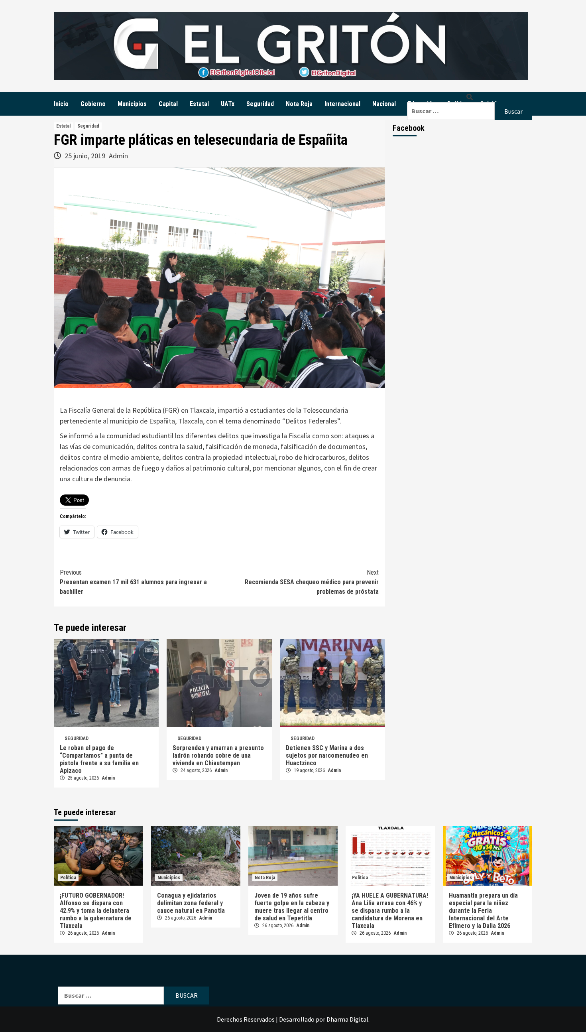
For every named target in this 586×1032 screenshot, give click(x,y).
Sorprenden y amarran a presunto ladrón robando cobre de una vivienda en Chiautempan (218, 755)
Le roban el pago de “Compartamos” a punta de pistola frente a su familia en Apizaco (99, 759)
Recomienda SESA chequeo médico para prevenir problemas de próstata (312, 582)
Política (68, 877)
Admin (118, 155)
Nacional (384, 104)
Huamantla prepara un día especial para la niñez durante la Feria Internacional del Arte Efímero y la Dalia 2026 (483, 911)
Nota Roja (299, 104)
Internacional (342, 104)
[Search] (469, 97)
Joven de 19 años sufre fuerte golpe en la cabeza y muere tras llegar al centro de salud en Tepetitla (291, 907)
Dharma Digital (347, 1019)
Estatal (199, 104)
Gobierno (93, 104)
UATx (227, 104)
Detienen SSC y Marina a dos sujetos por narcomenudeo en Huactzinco (327, 755)
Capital (168, 104)
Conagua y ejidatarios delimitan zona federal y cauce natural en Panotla (191, 903)
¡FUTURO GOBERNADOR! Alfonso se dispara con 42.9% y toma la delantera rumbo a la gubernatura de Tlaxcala (96, 911)
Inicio (61, 104)
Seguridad (260, 104)
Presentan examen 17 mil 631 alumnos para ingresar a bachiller (133, 582)
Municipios (132, 104)
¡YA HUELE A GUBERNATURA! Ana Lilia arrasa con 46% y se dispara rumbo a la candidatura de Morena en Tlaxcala (390, 911)
